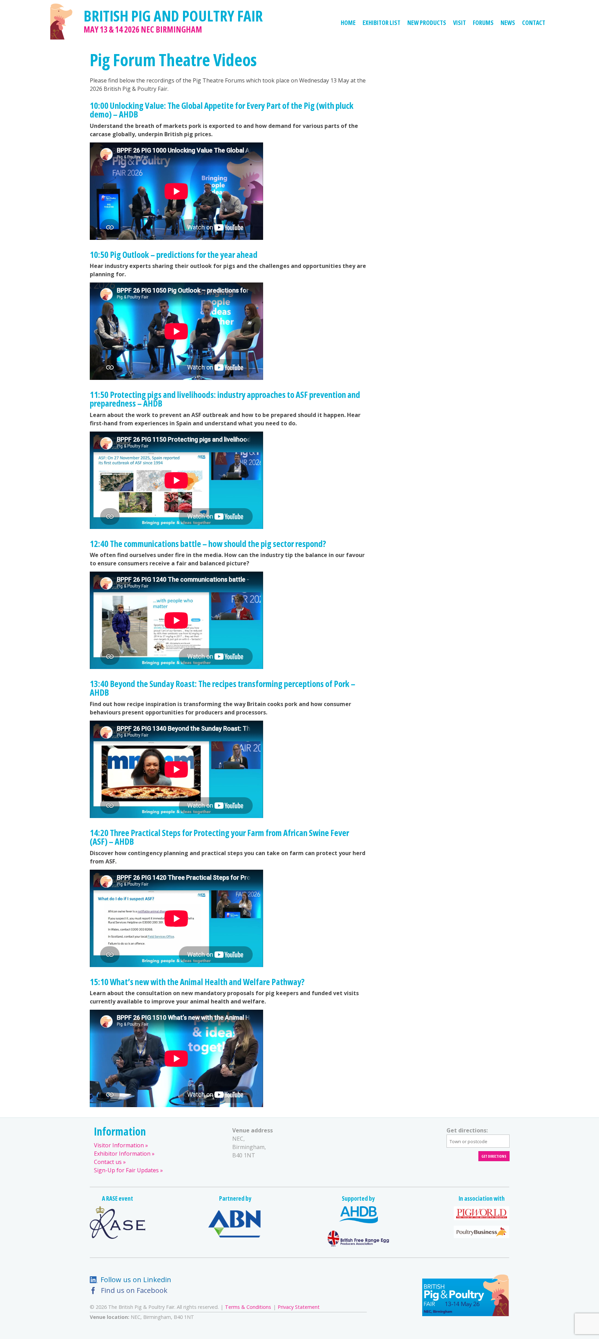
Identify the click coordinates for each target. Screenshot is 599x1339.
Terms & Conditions (248, 1307)
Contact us (108, 1162)
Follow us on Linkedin (136, 1279)
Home (348, 22)
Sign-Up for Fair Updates (126, 1170)
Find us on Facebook (134, 1290)
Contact (533, 22)
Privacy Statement (299, 1307)
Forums (483, 22)
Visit (459, 22)
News (508, 22)
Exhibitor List (381, 22)
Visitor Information (119, 1145)
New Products (426, 22)
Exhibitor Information (122, 1153)
